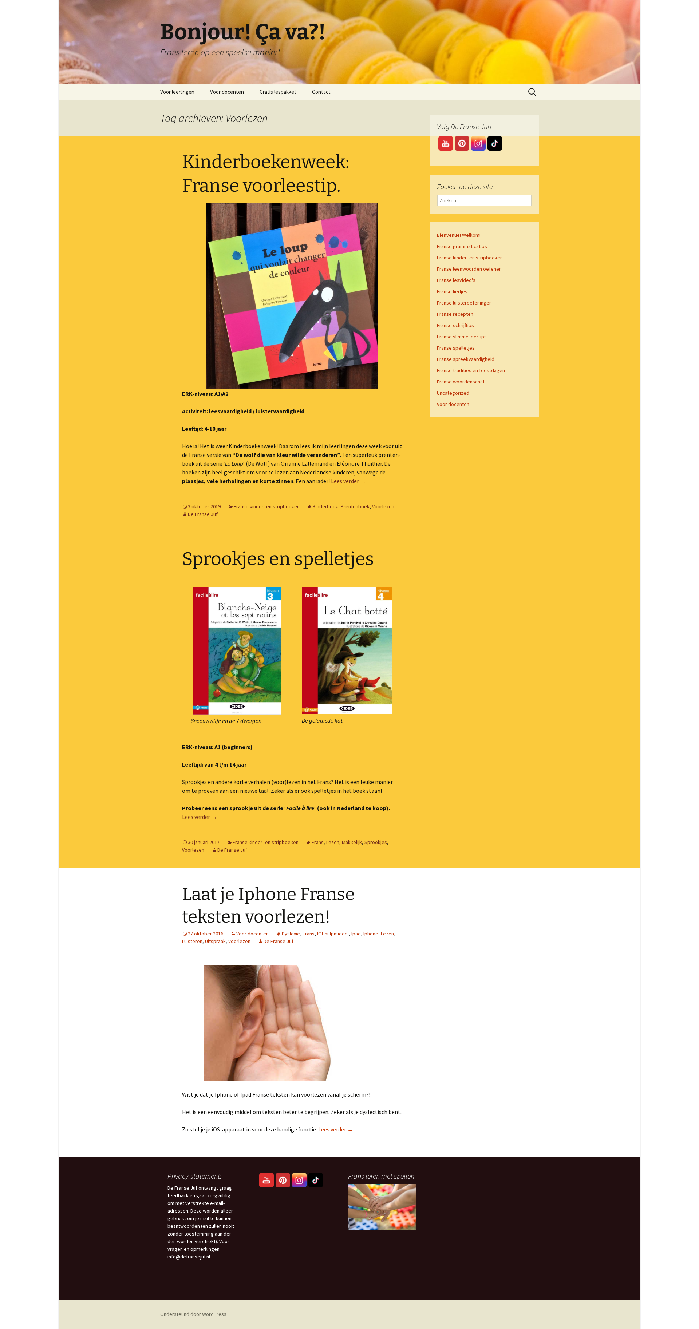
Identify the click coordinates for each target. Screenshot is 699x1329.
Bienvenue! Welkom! (459, 235)
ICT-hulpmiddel (333, 933)
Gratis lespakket (278, 91)
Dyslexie (291, 933)
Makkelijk (352, 842)
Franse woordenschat (461, 381)
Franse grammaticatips (462, 246)
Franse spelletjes (456, 348)
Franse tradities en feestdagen (471, 370)
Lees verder (348, 481)
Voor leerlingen (177, 91)
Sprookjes (375, 842)
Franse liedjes (452, 291)
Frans (318, 842)
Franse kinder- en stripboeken (267, 506)
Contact (321, 91)
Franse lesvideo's (456, 280)
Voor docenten (227, 91)
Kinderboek (325, 506)
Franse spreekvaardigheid (465, 359)
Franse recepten (455, 314)
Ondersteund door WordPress (193, 1314)
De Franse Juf (203, 514)
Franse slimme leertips (462, 336)
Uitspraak (215, 941)
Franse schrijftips (455, 325)
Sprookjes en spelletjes (278, 559)
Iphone (370, 933)
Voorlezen (383, 506)
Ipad (356, 933)
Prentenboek (355, 506)
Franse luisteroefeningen (464, 302)
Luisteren (192, 941)
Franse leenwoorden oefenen (469, 269)
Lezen (332, 842)
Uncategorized (453, 393)
